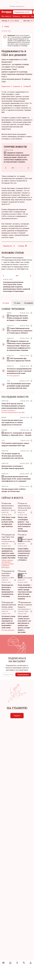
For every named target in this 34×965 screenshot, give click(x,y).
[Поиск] (24, 962)
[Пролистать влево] (3, 276)
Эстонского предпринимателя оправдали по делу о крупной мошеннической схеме (19, 371)
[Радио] (17, 962)
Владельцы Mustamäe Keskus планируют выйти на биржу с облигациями (17, 318)
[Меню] (3, 962)
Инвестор (25, 16)
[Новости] (10, 962)
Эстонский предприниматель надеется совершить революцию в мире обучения (9, 553)
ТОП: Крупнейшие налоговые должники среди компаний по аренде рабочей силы (19, 386)
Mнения (4, 430)
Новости (10, 325)
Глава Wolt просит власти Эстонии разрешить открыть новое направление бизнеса (13, 406)
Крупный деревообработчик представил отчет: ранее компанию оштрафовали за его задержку (16, 478)
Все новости (6, 16)
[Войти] (30, 962)
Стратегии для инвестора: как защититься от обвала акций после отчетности (12, 422)
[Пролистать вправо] (30, 276)
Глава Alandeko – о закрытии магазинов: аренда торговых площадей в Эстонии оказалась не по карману (25, 592)
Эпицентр (16, 16)
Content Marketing (25, 611)
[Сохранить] (31, 313)
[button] (9, 674)
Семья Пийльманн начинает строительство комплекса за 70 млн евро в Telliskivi (19, 330)
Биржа (9, 313)
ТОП (8, 381)
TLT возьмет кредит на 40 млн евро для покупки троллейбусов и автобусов (12, 456)
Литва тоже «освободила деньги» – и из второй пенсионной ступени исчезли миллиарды (24, 524)
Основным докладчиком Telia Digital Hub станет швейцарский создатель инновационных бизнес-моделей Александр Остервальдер (16, 286)
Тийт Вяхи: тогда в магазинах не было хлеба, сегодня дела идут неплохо (8, 521)
